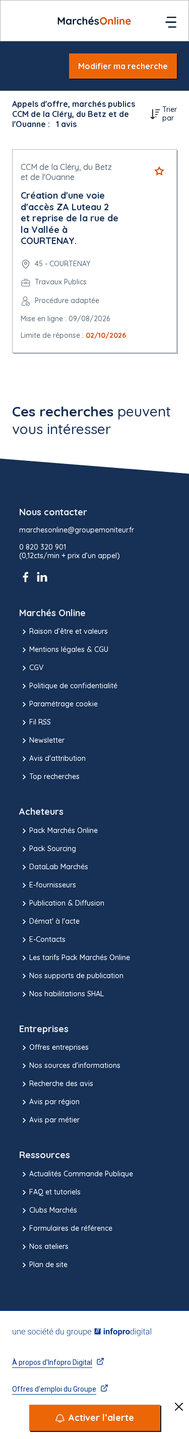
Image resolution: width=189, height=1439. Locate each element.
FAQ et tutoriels (55, 1191)
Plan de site (48, 1264)
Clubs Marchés (53, 1210)
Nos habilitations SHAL (66, 993)
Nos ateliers (49, 1246)
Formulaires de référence (70, 1228)
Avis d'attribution (57, 758)
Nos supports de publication (76, 975)
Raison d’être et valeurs (68, 631)
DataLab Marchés (58, 866)
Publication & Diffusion (66, 903)
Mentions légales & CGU (68, 649)
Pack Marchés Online (63, 830)
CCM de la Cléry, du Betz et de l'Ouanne (66, 172)
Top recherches (54, 776)
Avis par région (54, 1101)
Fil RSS (40, 722)
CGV (36, 667)
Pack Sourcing (52, 848)
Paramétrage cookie (63, 703)
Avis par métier (54, 1119)
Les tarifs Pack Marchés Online (79, 957)
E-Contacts (47, 939)
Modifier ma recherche (123, 66)
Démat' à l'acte (54, 921)
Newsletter (47, 740)
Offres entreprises (59, 1047)
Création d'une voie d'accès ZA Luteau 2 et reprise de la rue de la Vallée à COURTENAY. (69, 218)
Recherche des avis (61, 1083)
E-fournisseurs (52, 884)
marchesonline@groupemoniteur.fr (76, 530)
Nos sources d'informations (74, 1065)
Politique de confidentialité (73, 685)
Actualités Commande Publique (81, 1173)
